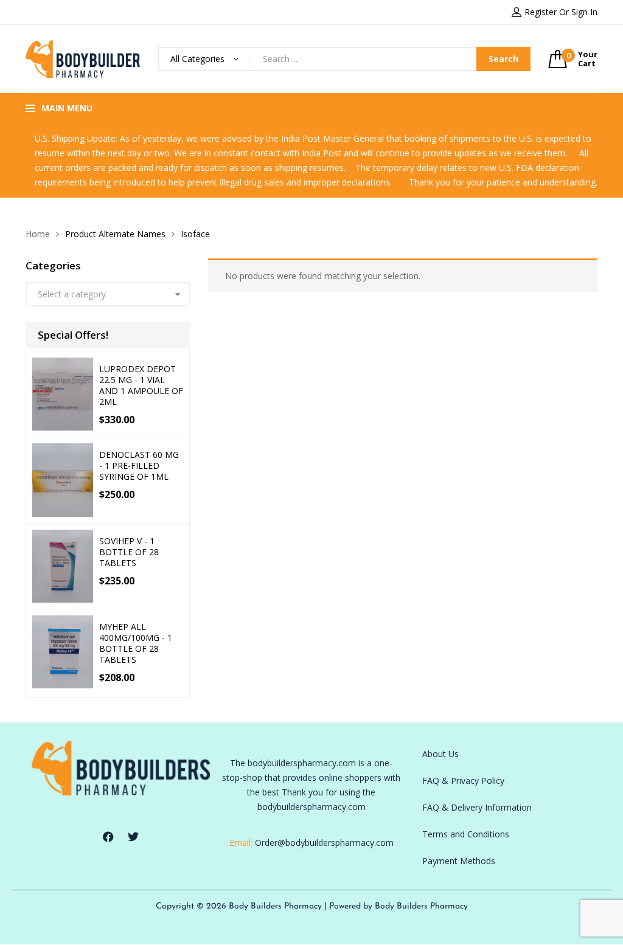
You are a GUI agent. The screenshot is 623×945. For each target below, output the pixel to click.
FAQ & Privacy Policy (463, 780)
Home (38, 234)
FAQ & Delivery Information (477, 807)
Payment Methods (458, 861)
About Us (440, 754)
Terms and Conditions (465, 834)
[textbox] (108, 294)
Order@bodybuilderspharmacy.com (324, 842)
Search (503, 58)
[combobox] (108, 294)
